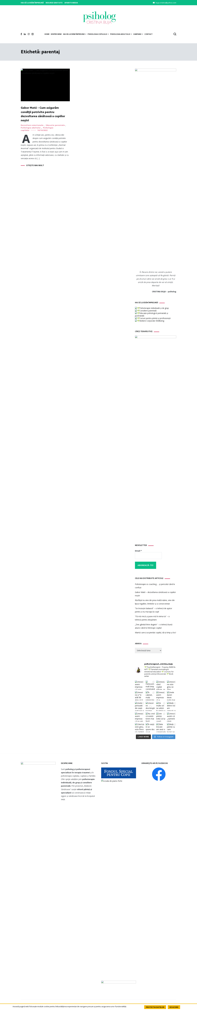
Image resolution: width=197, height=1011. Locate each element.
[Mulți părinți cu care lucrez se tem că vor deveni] (171, 727)
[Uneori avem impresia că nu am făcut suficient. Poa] (139, 717)
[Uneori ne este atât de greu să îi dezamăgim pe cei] (139, 695)
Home (46, 34)
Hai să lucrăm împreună (32, 2)
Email (138, 551)
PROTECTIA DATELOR (155, 1007)
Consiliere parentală (148, 310)
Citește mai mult (35, 165)
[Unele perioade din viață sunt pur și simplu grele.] (139, 706)
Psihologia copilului (97, 34)
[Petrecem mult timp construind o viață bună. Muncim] (150, 685)
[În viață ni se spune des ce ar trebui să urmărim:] (150, 727)
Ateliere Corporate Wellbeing (151, 321)
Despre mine (56, 34)
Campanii (137, 34)
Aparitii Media (71, 2)
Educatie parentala (55, 125)
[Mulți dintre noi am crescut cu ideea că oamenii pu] (171, 706)
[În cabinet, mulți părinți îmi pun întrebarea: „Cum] (150, 695)
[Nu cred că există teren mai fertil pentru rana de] (150, 717)
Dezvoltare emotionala (32, 125)
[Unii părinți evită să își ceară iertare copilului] (161, 717)
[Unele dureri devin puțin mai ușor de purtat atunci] (171, 695)
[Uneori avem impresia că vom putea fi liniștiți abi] (139, 685)
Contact (148, 34)
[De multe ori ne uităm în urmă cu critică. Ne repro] (161, 706)
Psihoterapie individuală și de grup (154, 308)
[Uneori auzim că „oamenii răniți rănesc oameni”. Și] (171, 717)
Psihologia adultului (120, 34)
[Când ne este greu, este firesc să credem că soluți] (139, 727)
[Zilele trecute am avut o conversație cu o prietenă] (161, 727)
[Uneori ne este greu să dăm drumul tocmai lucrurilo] (171, 685)
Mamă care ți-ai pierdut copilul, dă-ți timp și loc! (155, 632)
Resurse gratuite (54, 2)
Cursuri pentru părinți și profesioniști (155, 318)
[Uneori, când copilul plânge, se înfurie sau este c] (161, 685)
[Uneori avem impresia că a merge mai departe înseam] (161, 695)
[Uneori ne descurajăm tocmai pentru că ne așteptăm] (150, 706)
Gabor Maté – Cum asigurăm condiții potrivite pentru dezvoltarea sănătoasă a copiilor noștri (43, 114)
